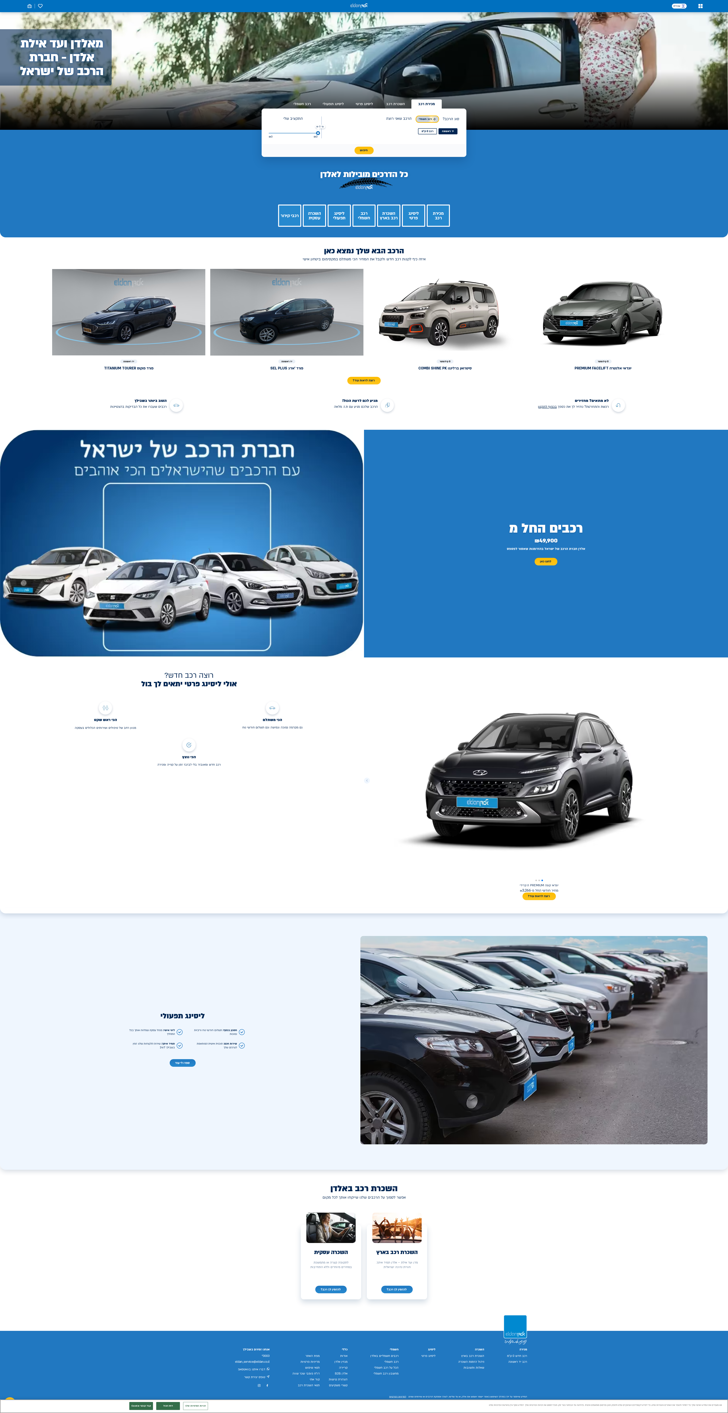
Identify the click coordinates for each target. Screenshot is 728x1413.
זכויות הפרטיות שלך (195, 1405)
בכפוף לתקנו (548, 407)
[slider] (318, 133)
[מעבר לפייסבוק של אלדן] (267, 1385)
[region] (364, 1406)
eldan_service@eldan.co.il (252, 1362)
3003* (266, 1356)
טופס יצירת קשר (254, 1377)
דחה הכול (168, 1405)
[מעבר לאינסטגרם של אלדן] (259, 1385)
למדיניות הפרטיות (397, 1396)
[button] (700, 6)
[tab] (426, 104)
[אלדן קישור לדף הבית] (359, 6)
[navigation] (397, 1289)
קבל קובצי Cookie (141, 1405)
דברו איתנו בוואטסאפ (251, 1369)
